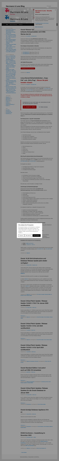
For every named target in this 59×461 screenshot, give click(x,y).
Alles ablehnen (28, 235)
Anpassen (21, 235)
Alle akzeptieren (37, 235)
